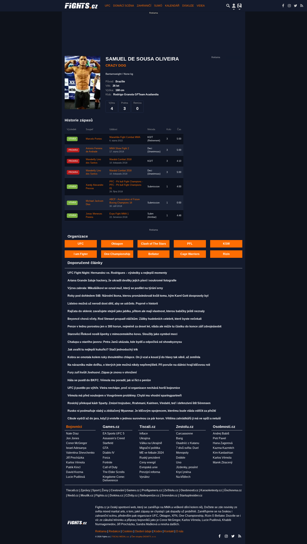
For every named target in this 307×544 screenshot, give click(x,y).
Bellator (153, 253)
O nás (179, 531)
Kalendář (172, 5)
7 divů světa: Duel (187, 447)
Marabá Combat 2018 (120, 159)
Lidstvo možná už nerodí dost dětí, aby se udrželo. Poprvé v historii (113, 303)
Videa (201, 5)
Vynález (144, 476)
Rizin (226, 253)
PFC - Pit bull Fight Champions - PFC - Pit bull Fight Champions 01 (126, 185)
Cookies (127, 531)
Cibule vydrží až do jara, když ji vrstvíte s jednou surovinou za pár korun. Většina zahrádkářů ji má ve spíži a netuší (144, 418)
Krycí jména (183, 472)
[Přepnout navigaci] (234, 5)
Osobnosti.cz (189, 490)
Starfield (108, 443)
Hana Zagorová (223, 443)
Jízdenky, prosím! (187, 467)
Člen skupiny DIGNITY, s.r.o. (143, 536)
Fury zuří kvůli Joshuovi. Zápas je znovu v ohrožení (102, 372)
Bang (179, 438)
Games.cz (133, 490)
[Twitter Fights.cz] (295, 5)
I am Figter (81, 253)
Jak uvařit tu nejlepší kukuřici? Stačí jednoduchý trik (103, 349)
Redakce (114, 531)
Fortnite (107, 462)
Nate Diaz (72, 433)
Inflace (143, 433)
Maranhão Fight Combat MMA (124, 137)
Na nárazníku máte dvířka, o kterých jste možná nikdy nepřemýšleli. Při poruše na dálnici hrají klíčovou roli (139, 364)
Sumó (158, 5)
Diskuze (188, 5)
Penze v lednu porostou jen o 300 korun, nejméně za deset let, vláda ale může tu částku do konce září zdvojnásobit (144, 326)
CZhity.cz (131, 495)
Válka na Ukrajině (150, 443)
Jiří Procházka (75, 457)
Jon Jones (72, 438)
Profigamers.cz (152, 490)
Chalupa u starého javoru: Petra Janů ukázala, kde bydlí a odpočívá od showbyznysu (125, 341)
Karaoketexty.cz (211, 490)
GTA (105, 447)
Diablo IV (108, 452)
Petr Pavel (219, 438)
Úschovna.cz (233, 490)
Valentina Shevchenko (80, 452)
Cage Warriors (190, 253)
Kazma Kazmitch (223, 447)
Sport (96, 490)
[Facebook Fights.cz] (283, 5)
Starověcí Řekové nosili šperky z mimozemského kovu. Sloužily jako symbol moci (122, 334)
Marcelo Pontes (94, 139)
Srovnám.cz (169, 495)
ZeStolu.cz (171, 490)
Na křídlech (183, 476)
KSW (226, 243)
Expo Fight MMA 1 (119, 214)
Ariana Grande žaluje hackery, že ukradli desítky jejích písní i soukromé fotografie (122, 280)
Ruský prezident (149, 457)
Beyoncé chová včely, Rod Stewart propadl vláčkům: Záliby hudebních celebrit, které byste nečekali (134, 318)
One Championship (117, 253)
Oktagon (117, 243)
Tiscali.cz (72, 490)
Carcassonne (184, 433)
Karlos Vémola (75, 462)
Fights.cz (101, 495)
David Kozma (74, 472)
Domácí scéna (123, 5)
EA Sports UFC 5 (113, 433)
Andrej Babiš (221, 433)
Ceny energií (147, 462)
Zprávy (85, 490)
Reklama (101, 531)
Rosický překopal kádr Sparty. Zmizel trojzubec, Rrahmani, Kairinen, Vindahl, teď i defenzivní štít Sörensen (139, 403)
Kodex (158, 531)
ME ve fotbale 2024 (151, 452)
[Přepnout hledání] (228, 5)
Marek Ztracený (222, 462)
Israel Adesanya (76, 447)
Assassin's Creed (114, 438)
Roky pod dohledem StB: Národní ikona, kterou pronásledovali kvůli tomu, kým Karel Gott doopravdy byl (138, 295)
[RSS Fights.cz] (301, 5)
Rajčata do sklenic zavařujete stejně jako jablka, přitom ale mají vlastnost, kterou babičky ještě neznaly (136, 311)
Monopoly (182, 452)
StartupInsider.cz (191, 495)
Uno (178, 462)
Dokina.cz (116, 495)
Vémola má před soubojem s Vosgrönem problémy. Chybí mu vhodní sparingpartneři (125, 395)
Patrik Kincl (73, 467)
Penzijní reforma (149, 472)
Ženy (105, 490)
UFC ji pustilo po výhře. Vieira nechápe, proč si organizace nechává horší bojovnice (124, 387)
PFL (190, 243)
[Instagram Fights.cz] (289, 5)
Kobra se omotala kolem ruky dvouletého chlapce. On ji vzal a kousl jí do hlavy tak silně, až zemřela (134, 357)
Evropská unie (148, 467)
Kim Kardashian (223, 452)
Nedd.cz (73, 495)
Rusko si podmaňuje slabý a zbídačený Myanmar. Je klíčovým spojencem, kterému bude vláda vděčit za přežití (142, 410)
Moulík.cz (87, 495)
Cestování (117, 490)
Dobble (180, 457)
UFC (107, 5)
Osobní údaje (143, 531)
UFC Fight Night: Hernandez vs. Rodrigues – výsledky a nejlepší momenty (117, 272)
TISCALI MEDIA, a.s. (121, 536)
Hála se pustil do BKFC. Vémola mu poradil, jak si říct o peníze (109, 380)
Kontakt (169, 531)
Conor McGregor (76, 443)
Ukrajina (144, 438)
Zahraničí (144, 5)
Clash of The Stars (153, 243)
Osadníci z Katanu (187, 443)
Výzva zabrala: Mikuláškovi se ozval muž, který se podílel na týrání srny (115, 288)
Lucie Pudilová (75, 476)
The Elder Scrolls (114, 472)
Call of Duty (110, 467)
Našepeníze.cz (149, 495)
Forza (106, 457)
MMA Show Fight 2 (119, 148)
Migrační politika (149, 447)
